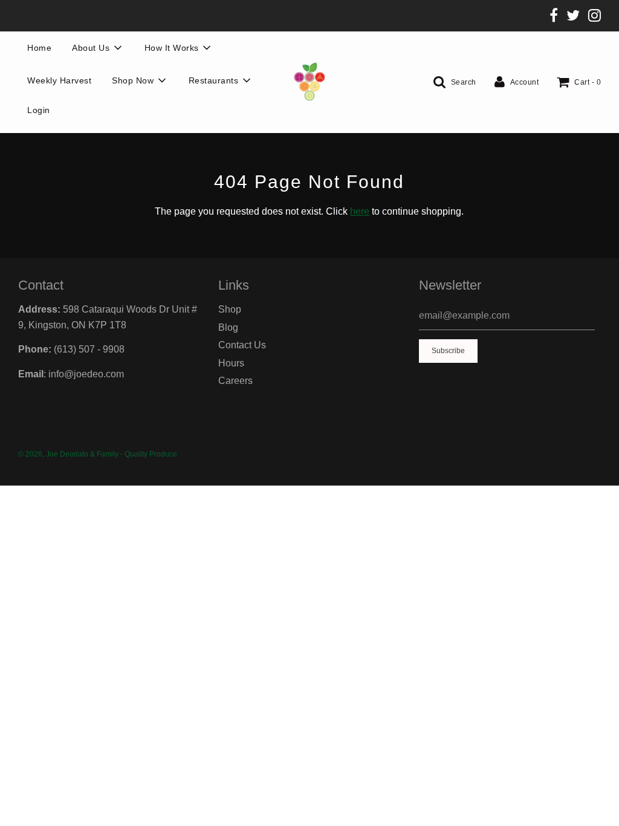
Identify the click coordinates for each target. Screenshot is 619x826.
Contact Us (242, 345)
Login (38, 110)
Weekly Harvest (59, 80)
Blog (228, 327)
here (359, 211)
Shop (229, 309)
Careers (235, 381)
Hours (231, 363)
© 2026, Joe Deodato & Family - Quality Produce (97, 454)
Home (39, 48)
